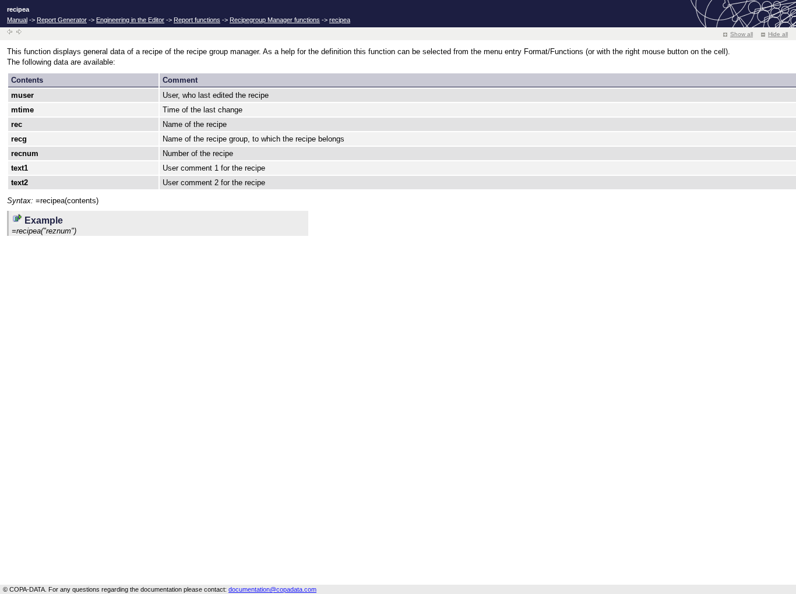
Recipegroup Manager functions (275, 19)
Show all (741, 34)
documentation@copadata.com (272, 589)
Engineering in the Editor (130, 19)
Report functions (197, 19)
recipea (339, 19)
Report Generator (62, 19)
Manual (17, 19)
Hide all (778, 34)
